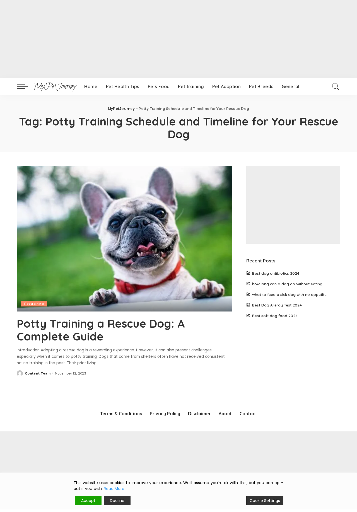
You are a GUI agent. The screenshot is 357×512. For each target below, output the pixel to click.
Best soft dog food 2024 (275, 315)
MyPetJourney (54, 86)
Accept (88, 500)
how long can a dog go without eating (287, 283)
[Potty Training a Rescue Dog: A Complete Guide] (124, 238)
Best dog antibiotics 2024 (275, 273)
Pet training (34, 304)
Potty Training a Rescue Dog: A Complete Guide (101, 330)
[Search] (335, 86)
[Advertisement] (167, 39)
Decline (117, 500)
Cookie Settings (265, 500)
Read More (114, 488)
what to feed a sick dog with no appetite (289, 294)
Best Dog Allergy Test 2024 (277, 305)
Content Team (37, 373)
